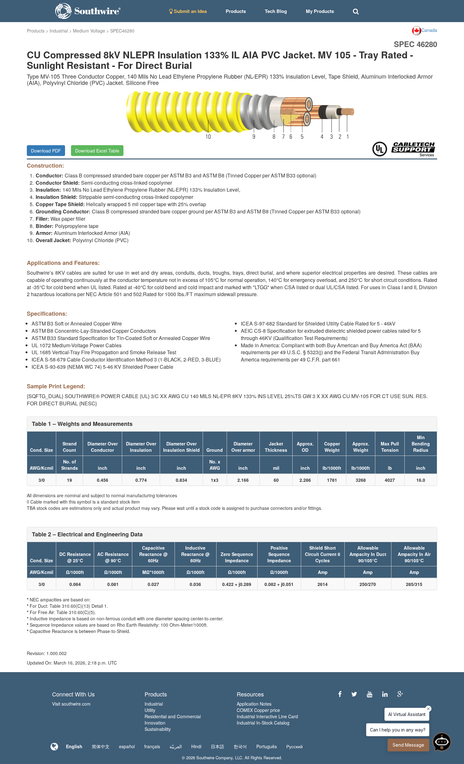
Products (36, 30)
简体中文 (101, 746)
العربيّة (176, 746)
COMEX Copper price (258, 710)
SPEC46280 (122, 30)
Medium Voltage (89, 30)
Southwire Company (214, 758)
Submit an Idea (190, 11)
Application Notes (254, 704)
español (127, 746)
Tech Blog (276, 11)
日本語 (217, 746)
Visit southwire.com (71, 704)
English (74, 746)
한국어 (240, 746)
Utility (150, 710)
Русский (294, 746)
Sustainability (158, 729)
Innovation (155, 722)
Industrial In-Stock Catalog (263, 722)
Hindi (196, 746)
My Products (320, 11)
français (152, 746)
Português (266, 746)
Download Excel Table (97, 150)
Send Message (408, 745)
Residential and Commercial (173, 716)
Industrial (59, 30)
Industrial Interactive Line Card (267, 716)
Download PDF (46, 150)
